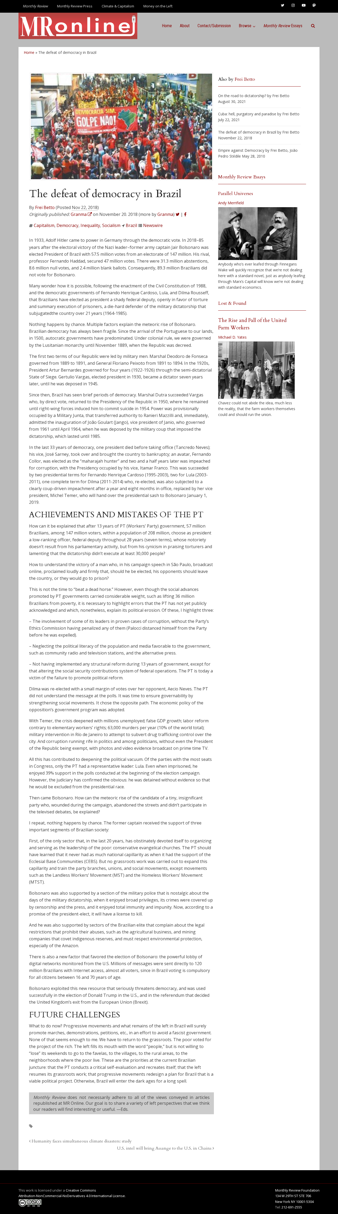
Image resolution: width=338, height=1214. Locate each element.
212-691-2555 (291, 1207)
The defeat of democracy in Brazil (247, 132)
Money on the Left (157, 6)
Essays (282, 25)
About (185, 25)
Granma (165, 214)
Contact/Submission (214, 25)
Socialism (111, 225)
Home (167, 25)
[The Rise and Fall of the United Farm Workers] (256, 370)
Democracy (67, 225)
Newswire (153, 225)
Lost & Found (232, 303)
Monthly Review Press (74, 6)
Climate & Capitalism (118, 6)
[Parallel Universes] (257, 233)
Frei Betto (45, 207)
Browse (245, 25)
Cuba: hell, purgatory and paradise (247, 113)
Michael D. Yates (232, 337)
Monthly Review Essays (241, 177)
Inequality (90, 225)
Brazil (131, 225)
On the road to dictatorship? (242, 95)
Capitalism (44, 225)
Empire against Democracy (241, 150)
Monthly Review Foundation (297, 1190)
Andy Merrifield (231, 202)
